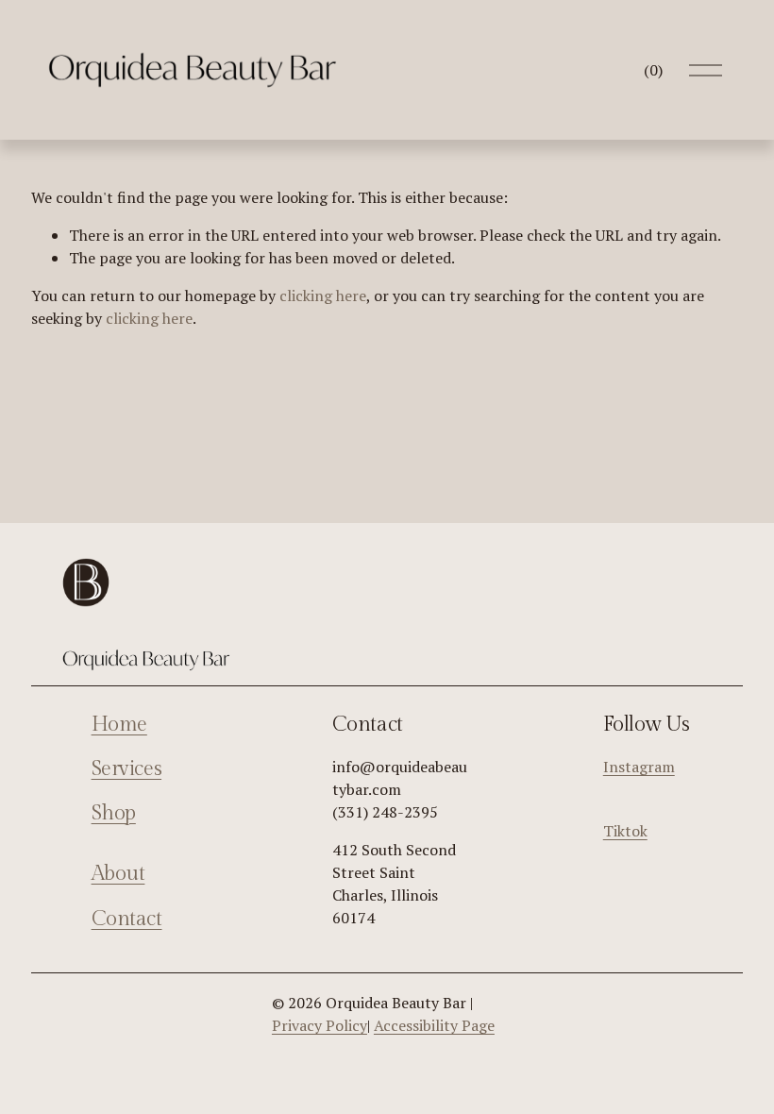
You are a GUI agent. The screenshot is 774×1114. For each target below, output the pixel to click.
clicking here (322, 295)
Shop (114, 813)
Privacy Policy (319, 1025)
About (118, 874)
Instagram (639, 766)
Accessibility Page (434, 1025)
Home (119, 724)
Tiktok (625, 830)
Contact (127, 919)
